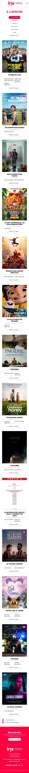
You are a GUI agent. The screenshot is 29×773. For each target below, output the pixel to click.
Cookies (25, 770)
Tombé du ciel (14, 75)
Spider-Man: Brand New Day (14, 272)
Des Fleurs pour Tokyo (14, 175)
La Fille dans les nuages (14, 320)
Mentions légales (19, 770)
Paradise (14, 369)
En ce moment (14, 17)
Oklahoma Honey (14, 417)
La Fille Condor (14, 707)
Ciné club (14, 23)
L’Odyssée (14, 466)
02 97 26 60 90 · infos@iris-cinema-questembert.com (14, 760)
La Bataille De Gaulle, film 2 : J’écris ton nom (14, 514)
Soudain (14, 659)
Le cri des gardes (14, 564)
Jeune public (14, 29)
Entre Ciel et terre (14, 611)
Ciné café (14, 20)
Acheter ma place (14, 88)
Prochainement (14, 35)
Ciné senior (14, 26)
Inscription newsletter (14, 739)
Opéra (14, 32)
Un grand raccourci (14, 127)
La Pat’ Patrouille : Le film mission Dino (15, 223)
